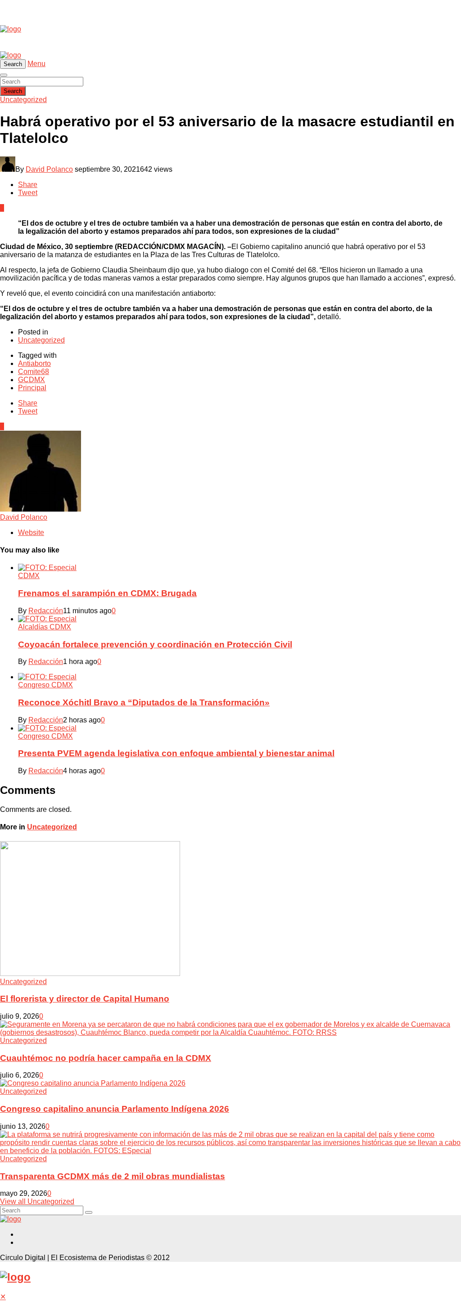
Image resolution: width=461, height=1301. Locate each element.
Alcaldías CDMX (44, 627)
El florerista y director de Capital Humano (84, 998)
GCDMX (31, 379)
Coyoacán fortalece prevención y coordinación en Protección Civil (155, 644)
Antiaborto (34, 363)
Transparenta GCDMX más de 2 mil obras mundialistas (112, 1176)
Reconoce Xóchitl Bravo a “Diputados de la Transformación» (144, 702)
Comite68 (33, 371)
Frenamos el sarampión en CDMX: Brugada (107, 593)
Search (13, 91)
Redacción (45, 611)
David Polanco (49, 169)
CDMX (29, 575)
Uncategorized (23, 99)
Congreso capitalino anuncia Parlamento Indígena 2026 (114, 1109)
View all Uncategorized (37, 1201)
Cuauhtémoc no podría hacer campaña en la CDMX (105, 1058)
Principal (32, 388)
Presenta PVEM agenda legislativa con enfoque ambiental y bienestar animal (176, 753)
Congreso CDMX (45, 685)
